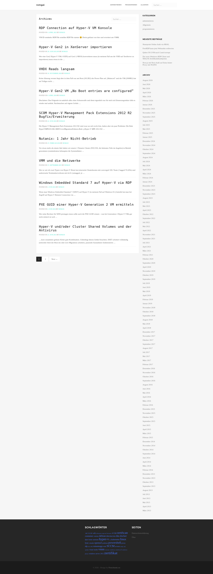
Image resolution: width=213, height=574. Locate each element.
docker (123, 536)
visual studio (93, 550)
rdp (86, 546)
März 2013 (147, 511)
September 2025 (149, 117)
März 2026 (147, 97)
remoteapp (98, 546)
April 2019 (147, 295)
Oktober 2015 (148, 417)
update (87, 550)
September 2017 (149, 344)
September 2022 (149, 218)
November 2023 (149, 190)
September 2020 (149, 263)
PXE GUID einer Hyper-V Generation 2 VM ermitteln (86, 204)
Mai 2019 (146, 291)
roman (62, 32)
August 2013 (148, 490)
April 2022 (147, 230)
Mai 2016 (146, 393)
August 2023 (148, 198)
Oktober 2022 (148, 214)
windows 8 (118, 550)
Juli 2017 (146, 352)
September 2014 (149, 454)
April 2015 (147, 429)
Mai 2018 (146, 324)
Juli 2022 (146, 222)
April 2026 (147, 92)
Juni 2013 (146, 498)
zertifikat (110, 553)
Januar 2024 (147, 182)
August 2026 (148, 80)
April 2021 (147, 247)
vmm (101, 549)
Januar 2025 (147, 137)
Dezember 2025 (149, 109)
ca (115, 532)
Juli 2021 (146, 243)
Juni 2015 (146, 425)
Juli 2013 (146, 494)
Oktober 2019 (148, 275)
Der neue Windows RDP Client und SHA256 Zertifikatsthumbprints (156, 58)
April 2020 (147, 267)
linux (123, 539)
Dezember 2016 (149, 368)
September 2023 (149, 194)
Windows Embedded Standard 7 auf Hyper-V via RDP (85, 182)
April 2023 (147, 210)
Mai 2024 (146, 166)
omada (91, 543)
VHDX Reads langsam (56, 69)
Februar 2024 (148, 178)
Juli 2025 (146, 125)
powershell (114, 542)
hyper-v (104, 539)
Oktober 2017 (148, 340)
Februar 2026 (148, 101)
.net (86, 533)
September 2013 (149, 486)
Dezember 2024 (149, 141)
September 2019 (149, 279)
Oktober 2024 (148, 149)
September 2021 (149, 239)
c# (112, 533)
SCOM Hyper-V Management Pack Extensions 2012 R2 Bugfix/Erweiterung (85, 114)
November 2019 (149, 271)
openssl (98, 542)
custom (96, 536)
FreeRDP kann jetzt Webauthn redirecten (158, 48)
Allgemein (144, 5)
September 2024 (149, 153)
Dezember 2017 (149, 332)
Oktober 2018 (148, 312)
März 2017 (147, 360)
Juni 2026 (146, 84)
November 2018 (149, 308)
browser (109, 533)
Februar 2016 (148, 405)
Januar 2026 (147, 105)
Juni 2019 (146, 287)
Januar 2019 (147, 304)
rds (89, 546)
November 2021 (149, 235)
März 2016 (147, 401)
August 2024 (148, 157)
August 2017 (148, 348)
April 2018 (147, 328)
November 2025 (149, 113)
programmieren (131, 5)
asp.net (104, 533)
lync (87, 543)
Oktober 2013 (148, 482)
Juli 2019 (146, 283)
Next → (55, 259)
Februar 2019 (148, 299)
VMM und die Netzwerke (59, 160)
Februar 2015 (148, 437)
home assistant (93, 540)
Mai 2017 (146, 356)
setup (121, 546)
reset (104, 546)
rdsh (91, 546)
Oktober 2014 (148, 450)
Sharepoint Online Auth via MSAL (156, 44)
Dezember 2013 (149, 474)
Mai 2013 (146, 502)
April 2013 (147, 506)
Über (134, 537)
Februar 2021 (148, 255)
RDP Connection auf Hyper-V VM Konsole (75, 28)
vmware (107, 550)
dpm (86, 540)
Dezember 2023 (149, 186)
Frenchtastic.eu (114, 568)
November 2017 (149, 336)
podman (105, 543)
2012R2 (90, 533)
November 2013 (149, 478)
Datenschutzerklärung (140, 533)
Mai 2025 (146, 129)
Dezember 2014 (149, 442)
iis (110, 539)
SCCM (111, 546)
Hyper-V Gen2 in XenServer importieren (75, 47)
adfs (94, 533)
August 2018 (148, 320)
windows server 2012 (96, 554)
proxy (123, 543)
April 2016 (147, 397)
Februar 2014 (148, 470)
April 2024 (147, 170)
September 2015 (149, 421)
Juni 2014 (146, 458)
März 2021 (147, 251)
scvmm (117, 546)
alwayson (99, 533)
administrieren (115, 5)
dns (117, 536)
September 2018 (149, 316)
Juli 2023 (146, 202)
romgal (40, 5)
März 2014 (147, 466)
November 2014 (149, 446)
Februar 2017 (148, 364)
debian (102, 536)
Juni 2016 (146, 389)
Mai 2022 (146, 226)
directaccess (110, 536)
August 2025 (148, 121)
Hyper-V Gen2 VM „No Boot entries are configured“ (86, 91)
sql (124, 546)
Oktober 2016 (148, 377)
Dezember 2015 (149, 409)
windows (112, 550)
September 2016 (149, 381)
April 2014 (147, 462)
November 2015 (149, 413)
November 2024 (149, 145)
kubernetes (115, 539)
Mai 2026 (146, 88)
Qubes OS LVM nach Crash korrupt (156, 53)
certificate (122, 532)
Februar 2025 (148, 133)
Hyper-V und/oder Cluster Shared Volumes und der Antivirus (85, 228)
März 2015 (147, 433)
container (89, 536)
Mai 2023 (146, 206)
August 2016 (148, 385)
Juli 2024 (146, 161)
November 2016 (149, 373)
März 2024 (147, 174)
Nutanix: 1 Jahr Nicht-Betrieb (67, 138)
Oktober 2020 (148, 259)
